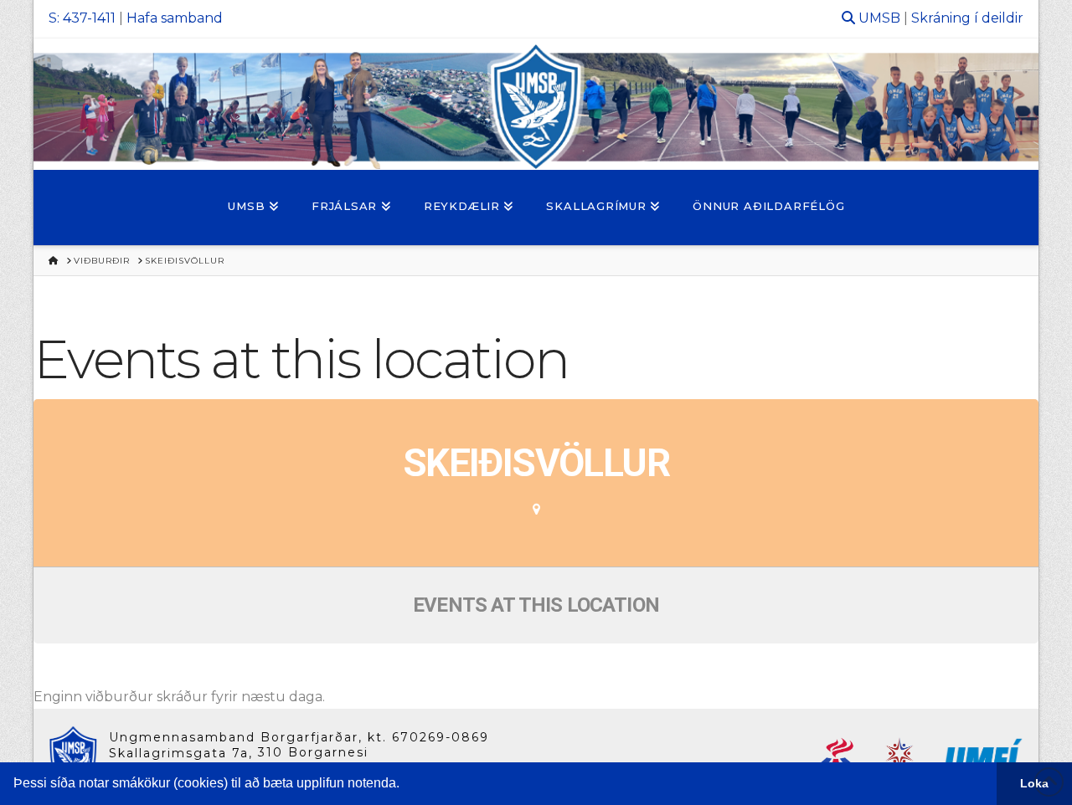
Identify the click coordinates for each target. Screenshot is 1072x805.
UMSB (879, 18)
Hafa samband (174, 18)
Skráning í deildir (967, 18)
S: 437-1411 (82, 18)
